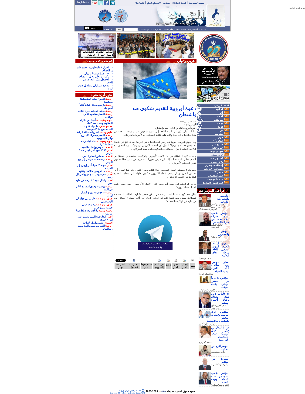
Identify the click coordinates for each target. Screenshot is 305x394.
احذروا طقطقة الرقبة (88, 132)
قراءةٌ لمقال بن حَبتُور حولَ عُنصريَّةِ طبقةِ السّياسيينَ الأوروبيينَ (220, 333)
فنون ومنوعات (216, 151)
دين (221, 130)
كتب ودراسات (216, 158)
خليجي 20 (218, 172)
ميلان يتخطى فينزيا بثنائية (91, 111)
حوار (221, 137)
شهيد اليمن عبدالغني (213, 168)
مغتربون (219, 133)
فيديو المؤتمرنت (215, 175)
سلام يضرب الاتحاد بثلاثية (92, 171)
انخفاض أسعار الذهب (93, 156)
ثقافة (220, 127)
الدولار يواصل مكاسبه (93, 147)
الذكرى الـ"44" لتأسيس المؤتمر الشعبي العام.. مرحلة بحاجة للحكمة (220, 249)
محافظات (218, 120)
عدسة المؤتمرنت (215, 179)
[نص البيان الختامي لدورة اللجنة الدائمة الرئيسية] (96, 45)
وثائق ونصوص (216, 161)
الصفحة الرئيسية (221, 105)
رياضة (220, 123)
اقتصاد (220, 116)
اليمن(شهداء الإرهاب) (213, 182)
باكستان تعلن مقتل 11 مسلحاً (94, 76)
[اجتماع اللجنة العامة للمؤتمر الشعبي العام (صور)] (175, 45)
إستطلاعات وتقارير (214, 165)
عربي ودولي (217, 154)
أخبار (220, 113)
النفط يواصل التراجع (93, 222)
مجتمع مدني (217, 144)
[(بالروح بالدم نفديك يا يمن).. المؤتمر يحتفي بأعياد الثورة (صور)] (136, 45)
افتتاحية (219, 109)
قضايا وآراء (218, 140)
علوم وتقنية (217, 147)
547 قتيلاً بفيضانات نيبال (96, 73)
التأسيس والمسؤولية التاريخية (223, 198)
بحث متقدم (108, 29)
